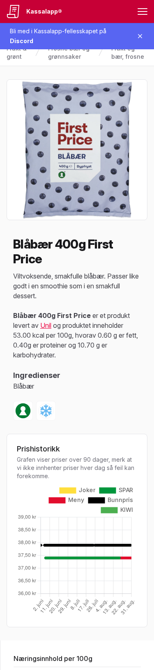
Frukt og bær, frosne (127, 52)
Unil (45, 325)
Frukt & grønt (17, 52)
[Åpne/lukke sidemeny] (142, 11)
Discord (21, 40)
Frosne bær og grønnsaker (69, 52)
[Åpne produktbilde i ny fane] (77, 149)
